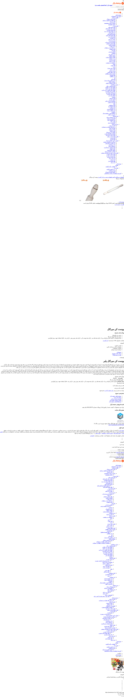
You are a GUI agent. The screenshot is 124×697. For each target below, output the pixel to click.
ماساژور (113, 112)
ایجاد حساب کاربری (119, 458)
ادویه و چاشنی (112, 170)
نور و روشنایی (112, 58)
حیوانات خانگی (111, 82)
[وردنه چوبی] (102, 200)
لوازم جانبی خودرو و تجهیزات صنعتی (109, 153)
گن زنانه (105, 593)
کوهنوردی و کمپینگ (110, 132)
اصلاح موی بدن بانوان (110, 88)
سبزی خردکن (112, 71)
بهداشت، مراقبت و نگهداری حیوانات (101, 543)
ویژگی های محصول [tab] (116, 353)
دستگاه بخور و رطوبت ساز (109, 113)
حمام (114, 64)
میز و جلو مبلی (111, 54)
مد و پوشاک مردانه (111, 117)
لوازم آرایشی (112, 98)
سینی (108, 495)
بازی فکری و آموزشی (110, 143)
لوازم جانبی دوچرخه (110, 135)
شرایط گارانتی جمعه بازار (115, 401)
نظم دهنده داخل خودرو (104, 633)
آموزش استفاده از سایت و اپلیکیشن (112, 173)
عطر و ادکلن (107, 571)
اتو (114, 77)
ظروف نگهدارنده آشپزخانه (103, 485)
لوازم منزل (115, 26)
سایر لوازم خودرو (111, 157)
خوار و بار (116, 168)
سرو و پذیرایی (112, 41)
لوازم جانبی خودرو (111, 154)
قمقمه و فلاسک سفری (110, 133)
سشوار (113, 97)
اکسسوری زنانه (111, 123)
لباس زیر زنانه (106, 592)
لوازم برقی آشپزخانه (110, 28)
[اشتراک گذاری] (120, 695)
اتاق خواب (113, 65)
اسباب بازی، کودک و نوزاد (112, 140)
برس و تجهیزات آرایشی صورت (102, 560)
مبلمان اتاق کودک (111, 150)
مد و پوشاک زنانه (111, 120)
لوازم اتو (113, 79)
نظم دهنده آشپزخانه (110, 35)
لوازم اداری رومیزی (105, 614)
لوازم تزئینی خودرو (110, 155)
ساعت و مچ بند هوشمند (109, 23)
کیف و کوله (112, 131)
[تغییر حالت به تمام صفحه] (122, 695)
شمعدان (113, 53)
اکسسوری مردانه (111, 118)
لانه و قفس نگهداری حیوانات (103, 541)
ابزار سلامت (112, 107)
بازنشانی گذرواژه (120, 452)
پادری (114, 67)
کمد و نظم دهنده (111, 72)
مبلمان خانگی (112, 56)
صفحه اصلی (118, 15)
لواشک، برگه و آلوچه (110, 166)
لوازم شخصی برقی (110, 86)
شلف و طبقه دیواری (110, 57)
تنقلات (116, 165)
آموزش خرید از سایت (116, 399)
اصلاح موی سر (111, 95)
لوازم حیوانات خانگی (110, 83)
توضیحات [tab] (119, 352)
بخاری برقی (112, 69)
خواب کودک (112, 148)
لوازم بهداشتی (112, 105)
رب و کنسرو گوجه (111, 169)
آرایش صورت (112, 99)
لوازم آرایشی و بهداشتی (107, 433)
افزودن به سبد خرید (119, 204)
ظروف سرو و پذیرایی (110, 42)
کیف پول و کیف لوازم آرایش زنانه (102, 596)
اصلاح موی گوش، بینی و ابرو (108, 90)
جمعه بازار (121, 430)
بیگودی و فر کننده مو (110, 91)
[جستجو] (123, 8)
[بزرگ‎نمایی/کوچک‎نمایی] (123, 695)
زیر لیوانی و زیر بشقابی (109, 47)
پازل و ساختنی (111, 144)
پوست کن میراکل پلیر (26, 367)
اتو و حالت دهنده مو (110, 92)
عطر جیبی (107, 570)
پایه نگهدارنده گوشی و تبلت (109, 20)
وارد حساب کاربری (108, 390)
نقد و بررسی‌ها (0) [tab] (117, 355)
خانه (123, 177)
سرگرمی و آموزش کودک (109, 142)
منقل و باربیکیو (111, 39)
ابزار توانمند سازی (111, 109)
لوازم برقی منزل (111, 68)
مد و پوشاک (115, 116)
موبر (108, 576)
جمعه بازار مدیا (117, 397)
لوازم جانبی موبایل (111, 19)
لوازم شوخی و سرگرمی (109, 147)
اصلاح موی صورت (111, 94)
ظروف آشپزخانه (111, 34)
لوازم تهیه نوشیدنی (111, 30)
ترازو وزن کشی (111, 114)
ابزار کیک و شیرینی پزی (109, 31)
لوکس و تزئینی (111, 51)
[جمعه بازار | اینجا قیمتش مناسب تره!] (117, 13)
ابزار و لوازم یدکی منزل (109, 80)
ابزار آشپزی (112, 38)
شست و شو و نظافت (110, 73)
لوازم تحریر (112, 138)
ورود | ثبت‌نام (120, 9)
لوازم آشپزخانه (111, 27)
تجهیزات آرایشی (111, 102)
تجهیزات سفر (112, 128)
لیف (109, 520)
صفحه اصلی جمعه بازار (115, 396)
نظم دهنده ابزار (111, 161)
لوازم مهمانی (112, 49)
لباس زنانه (112, 121)
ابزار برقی (113, 162)
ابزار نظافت (112, 76)
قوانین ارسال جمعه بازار (115, 400)
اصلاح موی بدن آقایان (110, 87)
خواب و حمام (112, 61)
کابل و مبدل (112, 21)
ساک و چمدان (112, 129)
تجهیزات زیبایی (106, 567)
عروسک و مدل (111, 146)
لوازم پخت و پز (111, 36)
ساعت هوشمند (111, 24)
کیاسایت (92, 435)
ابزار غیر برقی (112, 158)
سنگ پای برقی (106, 566)
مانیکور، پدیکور (106, 563)
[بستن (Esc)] (119, 695)
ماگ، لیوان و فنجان (110, 43)
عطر (114, 103)
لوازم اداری (112, 139)
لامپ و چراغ (112, 60)
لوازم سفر (98, 433)
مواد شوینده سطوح (105, 532)
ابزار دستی (112, 159)
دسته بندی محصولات (116, 16)
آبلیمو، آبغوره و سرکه (110, 172)
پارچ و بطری (112, 46)
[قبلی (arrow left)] (123, 696)
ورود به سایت (120, 453)
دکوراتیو (113, 50)
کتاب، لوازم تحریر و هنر (112, 136)
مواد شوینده (112, 75)
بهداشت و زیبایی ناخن (110, 101)
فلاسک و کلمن (112, 45)
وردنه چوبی (121, 201)
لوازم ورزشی (112, 125)
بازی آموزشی (106, 619)
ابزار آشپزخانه (112, 32)
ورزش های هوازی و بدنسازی (108, 127)
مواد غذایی (118, 163)
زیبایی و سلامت (114, 84)
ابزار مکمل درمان (111, 110)
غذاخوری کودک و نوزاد (110, 151)
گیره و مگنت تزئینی (105, 506)
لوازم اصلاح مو (111, 106)
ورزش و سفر (115, 124)
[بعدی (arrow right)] (122, 696)
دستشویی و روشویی (110, 62)
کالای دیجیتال (115, 17)
